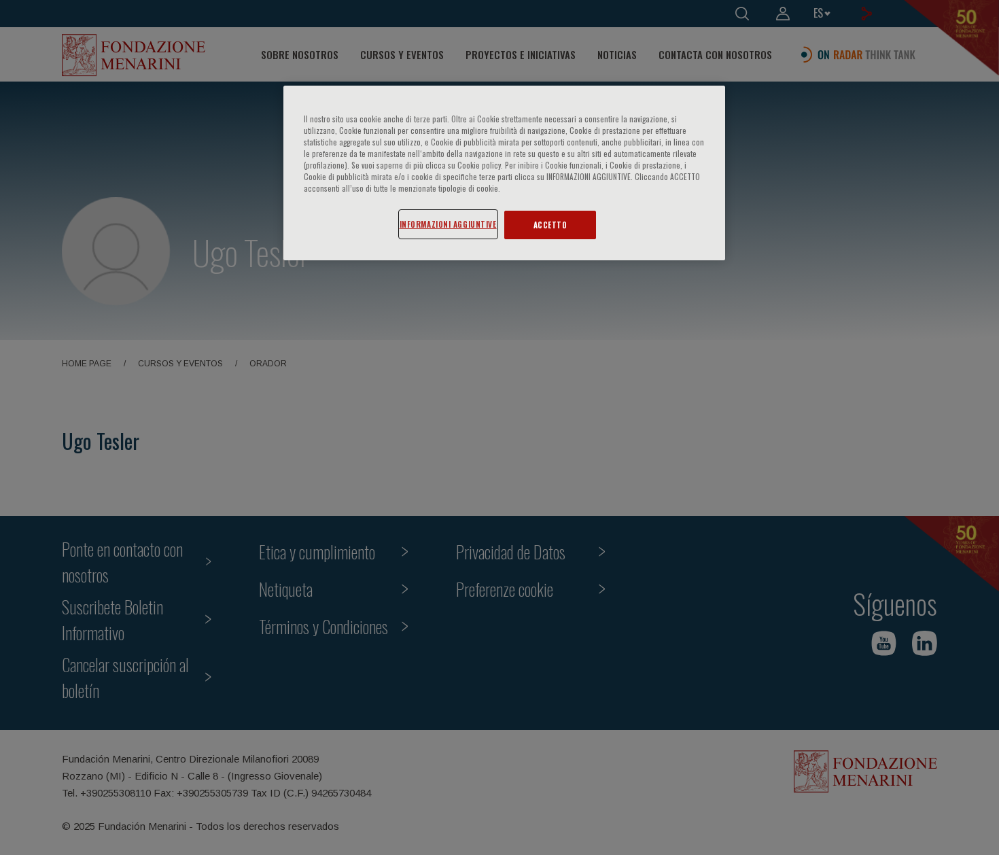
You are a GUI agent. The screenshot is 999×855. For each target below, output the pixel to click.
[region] (504, 173)
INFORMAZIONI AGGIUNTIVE (448, 224)
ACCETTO (550, 224)
